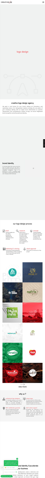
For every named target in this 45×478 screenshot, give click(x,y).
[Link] (6, 2)
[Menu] (43, 2)
